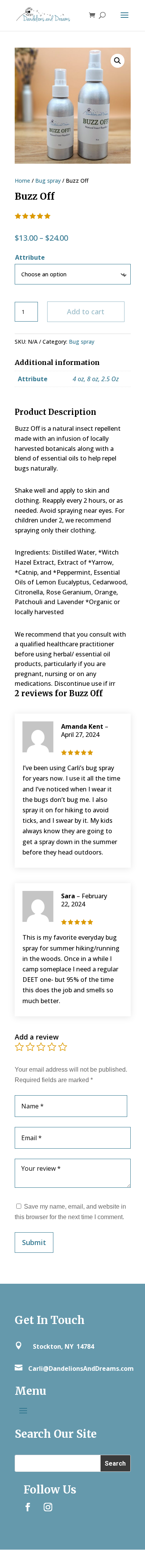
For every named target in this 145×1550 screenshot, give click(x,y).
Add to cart (85, 311)
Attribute (30, 257)
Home (22, 180)
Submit (34, 1242)
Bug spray (48, 180)
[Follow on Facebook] (27, 1507)
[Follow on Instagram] (47, 1507)
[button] (118, 61)
